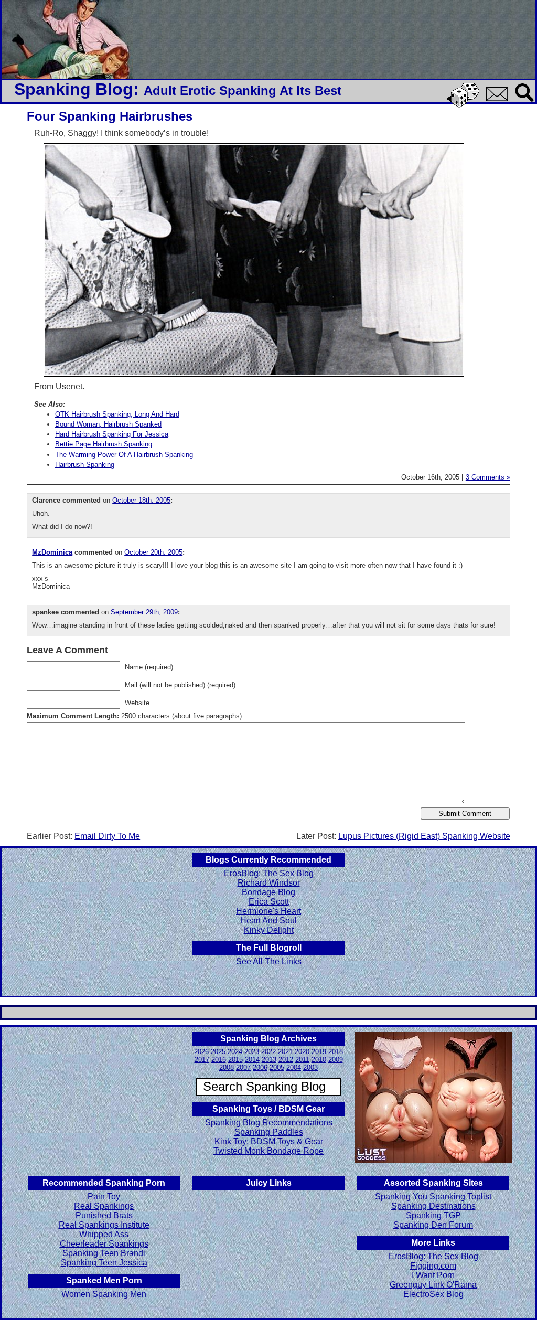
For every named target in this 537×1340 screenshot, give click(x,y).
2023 (251, 1052)
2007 (243, 1067)
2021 (285, 1052)
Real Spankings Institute (104, 1224)
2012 (285, 1060)
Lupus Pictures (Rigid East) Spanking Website (424, 836)
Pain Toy (104, 1196)
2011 (302, 1060)
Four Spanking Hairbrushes (109, 116)
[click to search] (524, 102)
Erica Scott (269, 901)
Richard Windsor (269, 882)
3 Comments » (488, 477)
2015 (235, 1060)
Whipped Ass (103, 1234)
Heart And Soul (268, 920)
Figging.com (433, 1265)
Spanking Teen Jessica (104, 1262)
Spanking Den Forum (433, 1224)
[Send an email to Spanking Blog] (499, 99)
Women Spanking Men (103, 1294)
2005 (277, 1067)
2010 (319, 1060)
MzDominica (52, 552)
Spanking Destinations (433, 1205)
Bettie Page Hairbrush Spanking (103, 444)
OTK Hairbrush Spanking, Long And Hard (117, 414)
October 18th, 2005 (141, 500)
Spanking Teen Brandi (103, 1253)
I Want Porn (433, 1275)
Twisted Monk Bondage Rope (268, 1150)
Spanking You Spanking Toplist (433, 1196)
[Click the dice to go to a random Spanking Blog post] (465, 105)
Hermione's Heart (268, 911)
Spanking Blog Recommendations (268, 1122)
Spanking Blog (73, 89)
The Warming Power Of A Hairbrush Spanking (124, 455)
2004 (293, 1067)
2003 (310, 1067)
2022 (268, 1052)
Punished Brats (104, 1215)
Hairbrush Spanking (84, 465)
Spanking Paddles (268, 1132)
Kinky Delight (269, 930)
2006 (260, 1067)
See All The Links (269, 961)
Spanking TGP (433, 1215)
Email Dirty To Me (107, 836)
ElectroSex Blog (433, 1294)
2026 (201, 1052)
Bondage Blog (268, 892)
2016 (218, 1060)
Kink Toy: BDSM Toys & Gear (268, 1141)
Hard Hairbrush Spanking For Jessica (111, 434)
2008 (226, 1067)
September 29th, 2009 (144, 612)
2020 (302, 1052)
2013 (269, 1060)
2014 (252, 1060)
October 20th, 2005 (153, 552)
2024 (235, 1052)
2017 (202, 1060)
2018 (335, 1052)
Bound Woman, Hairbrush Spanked (108, 424)
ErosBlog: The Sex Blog (269, 873)
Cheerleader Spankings (104, 1243)
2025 (218, 1052)
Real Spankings (104, 1205)
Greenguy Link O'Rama (433, 1284)
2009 (335, 1060)
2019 (319, 1052)
